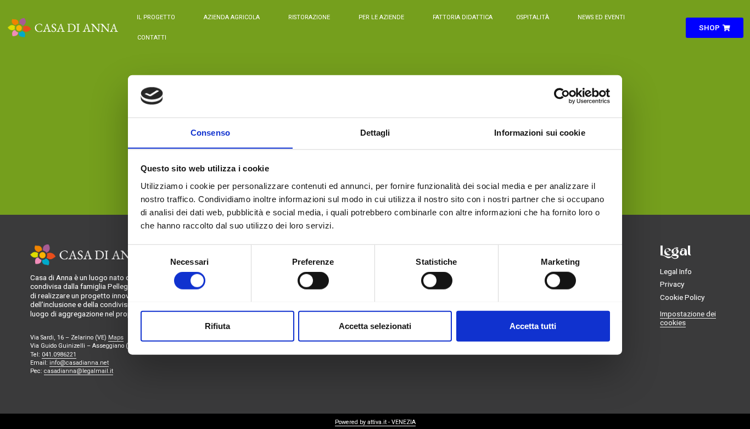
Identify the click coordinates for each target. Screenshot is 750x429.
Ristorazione (309, 17)
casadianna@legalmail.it (78, 371)
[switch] (313, 280)
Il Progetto (156, 17)
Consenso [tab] (210, 132)
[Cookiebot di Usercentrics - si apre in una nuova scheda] (562, 96)
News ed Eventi (601, 17)
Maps (116, 337)
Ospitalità (532, 17)
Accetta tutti (533, 325)
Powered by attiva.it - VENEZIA (375, 422)
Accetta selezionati (375, 325)
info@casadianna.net (79, 362)
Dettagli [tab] (375, 132)
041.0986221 (59, 354)
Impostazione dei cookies (688, 318)
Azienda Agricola (232, 17)
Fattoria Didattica (462, 17)
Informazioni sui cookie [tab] (539, 132)
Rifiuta (217, 325)
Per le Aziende (381, 17)
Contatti (151, 37)
